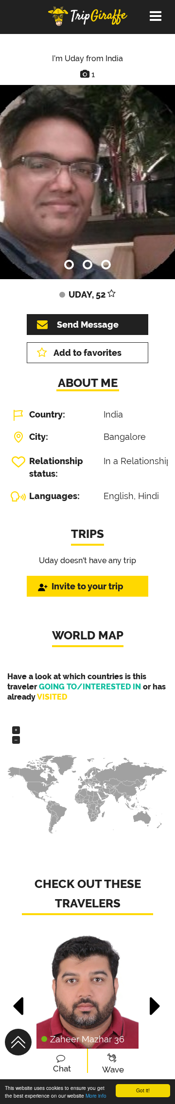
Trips (87, 534)
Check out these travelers (88, 893)
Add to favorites (87, 353)
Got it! (143, 1090)
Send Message (88, 324)
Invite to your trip (87, 586)
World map (87, 635)
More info (96, 1095)
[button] (18, 1001)
